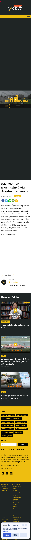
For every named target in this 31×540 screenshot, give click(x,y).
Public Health (16, 502)
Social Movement (17, 486)
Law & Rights (5, 321)
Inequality (17, 418)
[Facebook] (2, 200)
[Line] (9, 200)
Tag (3, 411)
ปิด (23, 535)
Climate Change (17, 517)
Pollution (15, 513)
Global (3, 513)
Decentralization (17, 488)
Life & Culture (7, 422)
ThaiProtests (21, 429)
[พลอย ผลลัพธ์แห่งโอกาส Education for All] (15, 311)
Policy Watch (21, 422)
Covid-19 (15, 504)
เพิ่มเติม (5, 531)
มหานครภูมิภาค (7, 436)
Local (3, 355)
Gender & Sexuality (15, 500)
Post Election (7, 425)
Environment (22, 415)
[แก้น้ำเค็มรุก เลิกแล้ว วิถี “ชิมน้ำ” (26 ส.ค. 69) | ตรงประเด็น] (15, 381)
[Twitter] (6, 200)
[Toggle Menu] (28, 16)
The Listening (7, 432)
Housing (15, 506)
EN (23, 525)
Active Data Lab (8, 415)
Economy (4, 490)
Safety (14, 508)
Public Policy (21, 425)
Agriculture (15, 519)
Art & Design (5, 519)
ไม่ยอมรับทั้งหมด (15, 535)
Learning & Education (15, 494)
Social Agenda (8, 429)
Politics (17, 196)
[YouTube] (11, 473)
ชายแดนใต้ (18, 432)
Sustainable (16, 521)
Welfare (15, 490)
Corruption (4, 492)
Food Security (16, 492)
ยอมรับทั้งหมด (7, 535)
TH (26, 525)
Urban (3, 515)
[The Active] (15, 8)
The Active (13, 282)
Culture (4, 521)
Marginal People (17, 497)
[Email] (13, 200)
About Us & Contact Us (12, 449)
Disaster (15, 515)
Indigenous (6, 418)
